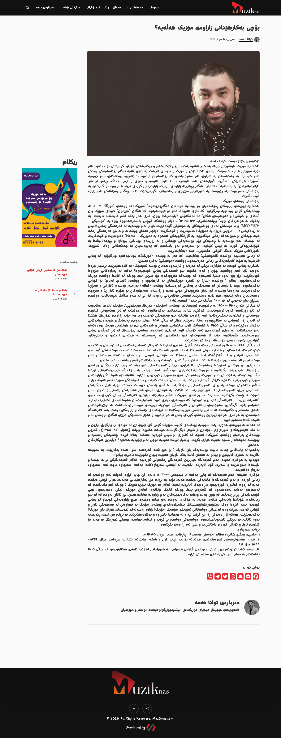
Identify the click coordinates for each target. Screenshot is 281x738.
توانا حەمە (246, 39)
